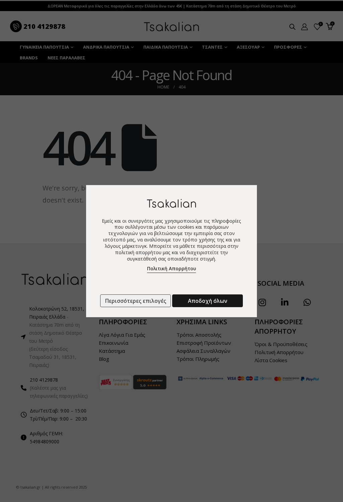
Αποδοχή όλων (207, 300)
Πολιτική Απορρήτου (171, 268)
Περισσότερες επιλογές (135, 300)
